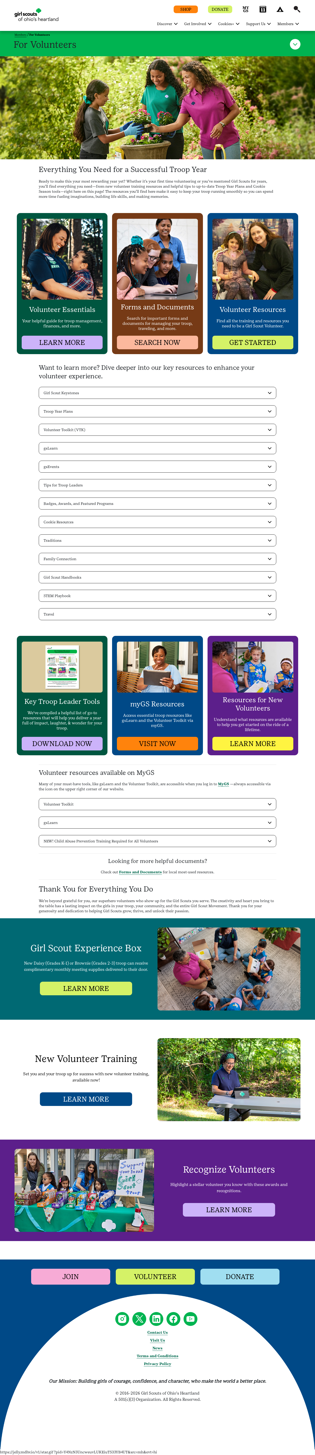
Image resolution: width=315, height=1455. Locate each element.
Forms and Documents (140, 872)
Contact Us (157, 1332)
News (157, 1348)
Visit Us (157, 1340)
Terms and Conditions (157, 1356)
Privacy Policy (157, 1364)
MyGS (223, 784)
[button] (245, 11)
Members (21, 34)
